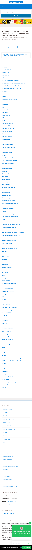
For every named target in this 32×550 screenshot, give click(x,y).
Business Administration (8, 125)
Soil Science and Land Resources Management (13, 358)
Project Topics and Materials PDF (10, 486)
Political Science (6, 304)
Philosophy (4, 294)
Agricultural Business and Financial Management (13, 83)
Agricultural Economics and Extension (11, 85)
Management (5, 254)
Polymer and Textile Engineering (9, 307)
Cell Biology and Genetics (8, 128)
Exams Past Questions (7, 425)
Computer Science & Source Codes (10, 466)
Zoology (4, 392)
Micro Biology (5, 272)
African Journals (6, 412)
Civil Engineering (6, 139)
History (3, 219)
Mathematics (5, 264)
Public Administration (7, 318)
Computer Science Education (8, 147)
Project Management (7, 312)
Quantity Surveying (6, 331)
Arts (3, 107)
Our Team (5, 432)
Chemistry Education (7, 136)
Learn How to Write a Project (9, 429)
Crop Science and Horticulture (9, 158)
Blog (4, 442)
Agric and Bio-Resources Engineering (10, 80)
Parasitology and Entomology (9, 283)
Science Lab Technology (7, 344)
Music (3, 275)
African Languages (6, 77)
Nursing (4, 278)
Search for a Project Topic (8, 419)
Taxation (4, 366)
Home (3, 37)
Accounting (4, 67)
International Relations (7, 243)
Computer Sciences (6, 150)
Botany (3, 120)
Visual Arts (4, 387)
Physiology (4, 299)
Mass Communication (7, 262)
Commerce (4, 142)
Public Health (5, 320)
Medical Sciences (6, 270)
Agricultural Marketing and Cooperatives (11, 88)
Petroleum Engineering (7, 288)
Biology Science (5, 117)
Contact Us (5, 435)
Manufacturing (5, 256)
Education (5, 473)
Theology (4, 374)
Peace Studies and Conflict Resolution (11, 286)
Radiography (5, 334)
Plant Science (5, 302)
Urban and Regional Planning (9, 382)
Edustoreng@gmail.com (10, 504)
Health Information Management (10, 216)
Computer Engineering (7, 144)
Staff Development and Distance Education (12, 360)
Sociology (4, 355)
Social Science (5, 352)
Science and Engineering (7, 339)
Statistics (4, 363)
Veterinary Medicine (7, 384)
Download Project (7, 422)
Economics (5, 469)
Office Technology (6, 280)
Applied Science (5, 101)
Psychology (4, 315)
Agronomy (4, 93)
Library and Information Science (9, 248)
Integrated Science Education (9, 240)
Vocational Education (7, 390)
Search (16, 16)
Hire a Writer (5, 415)
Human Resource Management (9, 227)
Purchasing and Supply (7, 328)
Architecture (5, 104)
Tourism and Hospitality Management (11, 376)
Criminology (5, 155)
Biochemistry (5, 112)
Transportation (5, 379)
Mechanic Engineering (7, 267)
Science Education (6, 342)
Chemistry (4, 133)
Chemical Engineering (7, 131)
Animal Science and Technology (9, 99)
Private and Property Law (8, 310)
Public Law (4, 323)
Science (4, 347)
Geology (4, 211)
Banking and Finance (7, 109)
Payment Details (6, 439)
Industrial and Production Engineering (11, 235)
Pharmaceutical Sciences (8, 291)
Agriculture (4, 91)
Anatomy (4, 96)
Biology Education (6, 115)
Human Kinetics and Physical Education (11, 224)
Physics (3, 296)
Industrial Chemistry (7, 230)
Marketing (4, 259)
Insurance (4, 238)
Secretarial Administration (8, 350)
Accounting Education (7, 69)
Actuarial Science (6, 72)
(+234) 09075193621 (12, 501)
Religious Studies (6, 336)
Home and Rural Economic (8, 222)
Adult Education (5, 75)
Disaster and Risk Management (9, 160)
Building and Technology (7, 123)
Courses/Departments (7, 409)
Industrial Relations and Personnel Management (13, 232)
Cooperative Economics (7, 152)
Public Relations (6, 326)
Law (3, 246)
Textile (3, 368)
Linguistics (4, 251)
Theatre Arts (5, 371)
